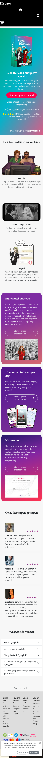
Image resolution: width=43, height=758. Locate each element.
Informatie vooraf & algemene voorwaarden (36, 711)
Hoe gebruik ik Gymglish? (15, 655)
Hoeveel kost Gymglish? (14, 648)
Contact (16, 706)
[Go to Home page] (5, 3)
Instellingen (22, 753)
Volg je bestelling (6, 726)
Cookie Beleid (29, 748)
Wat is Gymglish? (11, 642)
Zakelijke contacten (26, 708)
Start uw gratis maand (21, 95)
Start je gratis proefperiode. (20, 332)
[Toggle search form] (38, 16)
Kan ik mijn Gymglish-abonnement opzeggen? (20, 663)
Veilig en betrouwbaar (6, 708)
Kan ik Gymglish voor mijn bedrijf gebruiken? (19, 672)
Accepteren (34, 753)
